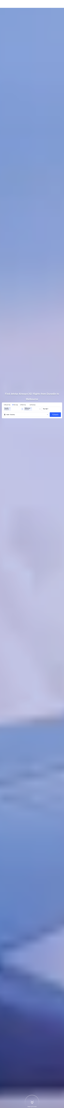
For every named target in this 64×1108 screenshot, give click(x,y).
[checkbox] (32, 405)
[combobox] (11, 409)
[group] (12, 409)
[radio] (7, 405)
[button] (9, 408)
